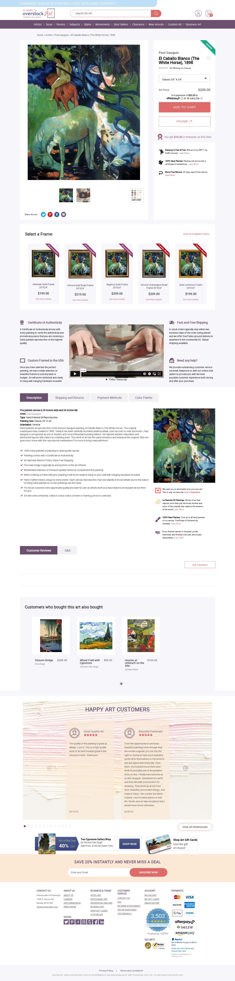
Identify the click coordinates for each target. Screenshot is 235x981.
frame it (185, 121)
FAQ (119, 902)
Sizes (49, 24)
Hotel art (95, 895)
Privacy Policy (106, 970)
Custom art (96, 914)
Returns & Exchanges (129, 906)
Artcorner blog (72, 903)
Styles (87, 24)
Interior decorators (101, 903)
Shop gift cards (99, 910)
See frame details (43, 299)
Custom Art (175, 24)
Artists (38, 24)
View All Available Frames (196, 234)
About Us (68, 895)
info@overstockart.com (47, 906)
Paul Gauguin (62, 35)
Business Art (193, 24)
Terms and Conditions (131, 970)
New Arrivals (156, 24)
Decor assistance (127, 909)
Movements (102, 24)
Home (40, 35)
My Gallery (150, 895)
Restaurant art (99, 899)
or (193, 98)
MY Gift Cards (152, 899)
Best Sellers (121, 24)
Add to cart (184, 107)
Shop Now (129, 844)
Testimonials (124, 913)
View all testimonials (195, 827)
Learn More (184, 153)
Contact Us (124, 898)
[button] (185, 768)
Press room (70, 906)
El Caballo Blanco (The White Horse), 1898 (93, 35)
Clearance (138, 24)
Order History (152, 903)
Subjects (75, 24)
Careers (68, 899)
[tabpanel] (51, 644)
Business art (97, 906)
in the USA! (178, 537)
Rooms (61, 24)
